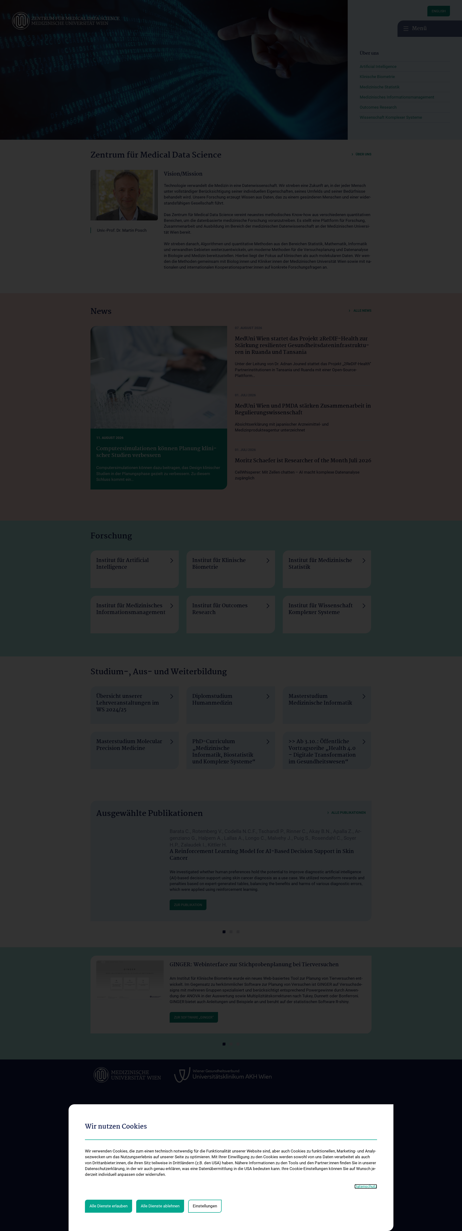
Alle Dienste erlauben (109, 1206)
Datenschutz (365, 1186)
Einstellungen (205, 1206)
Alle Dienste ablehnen (160, 1206)
